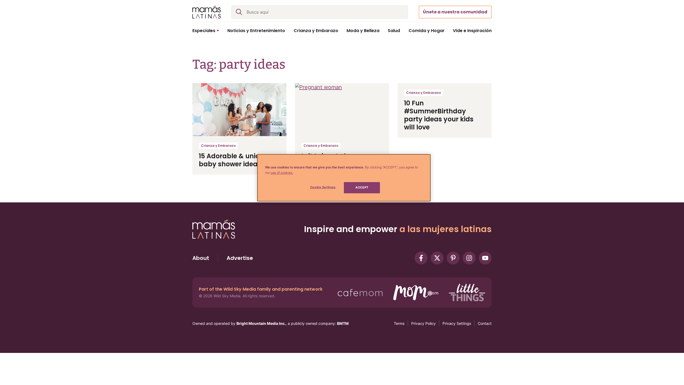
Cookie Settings (323, 187)
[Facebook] (421, 258)
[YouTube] (485, 258)
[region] (344, 178)
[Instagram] (469, 258)
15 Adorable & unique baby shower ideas (233, 160)
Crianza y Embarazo (218, 145)
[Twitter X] (437, 258)
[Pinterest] (453, 258)
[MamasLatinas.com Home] (206, 12)
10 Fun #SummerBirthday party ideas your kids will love (438, 115)
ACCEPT (361, 187)
